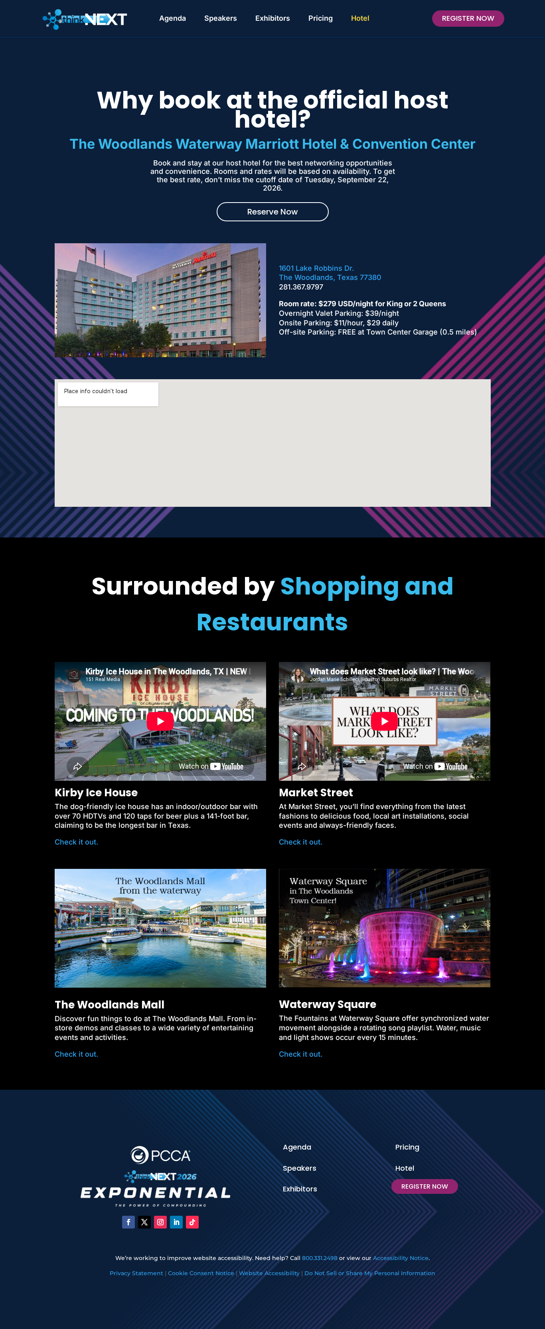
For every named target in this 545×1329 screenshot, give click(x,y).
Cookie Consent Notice (201, 1273)
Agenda (172, 18)
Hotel (360, 18)
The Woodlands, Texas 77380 (330, 277)
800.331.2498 (320, 1258)
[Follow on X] (144, 1222)
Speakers (220, 18)
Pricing (320, 18)
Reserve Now (272, 211)
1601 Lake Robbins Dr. (316, 268)
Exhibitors (272, 18)
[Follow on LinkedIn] (176, 1222)
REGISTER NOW (468, 18)
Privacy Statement (136, 1273)
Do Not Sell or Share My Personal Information (369, 1273)
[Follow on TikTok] (192, 1222)
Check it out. (76, 842)
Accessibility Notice (400, 1258)
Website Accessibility (269, 1273)
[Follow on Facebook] (128, 1222)
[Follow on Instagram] (160, 1222)
